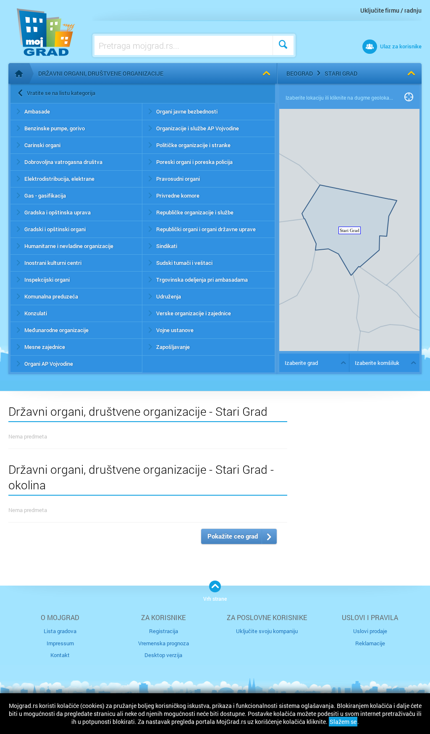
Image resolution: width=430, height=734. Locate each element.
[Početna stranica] (18, 73)
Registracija (163, 631)
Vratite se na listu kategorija (61, 93)
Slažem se (343, 722)
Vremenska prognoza (163, 643)
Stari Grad (341, 73)
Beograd (299, 73)
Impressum (60, 643)
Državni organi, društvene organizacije (100, 73)
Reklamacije (370, 643)
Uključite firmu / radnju (391, 10)
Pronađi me (409, 97)
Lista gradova (60, 631)
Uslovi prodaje (370, 631)
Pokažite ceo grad (232, 536)
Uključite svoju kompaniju (267, 631)
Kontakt (60, 655)
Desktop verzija (163, 655)
